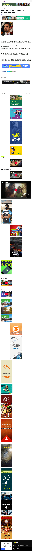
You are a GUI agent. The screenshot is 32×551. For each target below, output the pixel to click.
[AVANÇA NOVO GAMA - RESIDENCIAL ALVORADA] (16, 101)
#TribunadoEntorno (6, 8)
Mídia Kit (15, 549)
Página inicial (2, 8)
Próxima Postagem (28, 93)
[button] (1, 1)
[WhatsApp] (11, 71)
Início (12, 549)
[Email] (14, 71)
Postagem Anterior (3, 93)
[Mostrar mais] (15, 71)
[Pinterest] (12, 71)
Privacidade (18, 549)
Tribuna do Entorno (17, 548)
